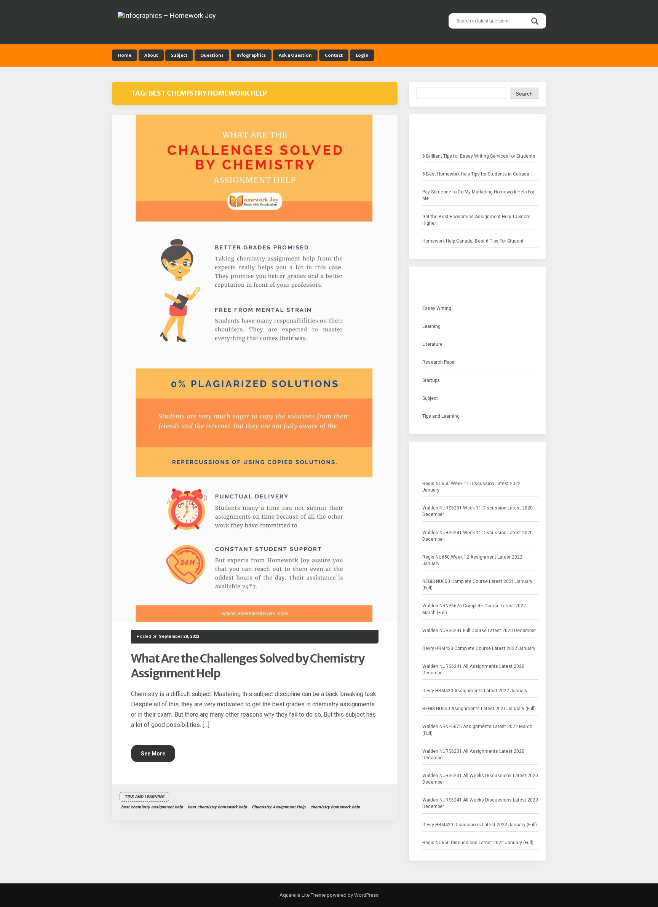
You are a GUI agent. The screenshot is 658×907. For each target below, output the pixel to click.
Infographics (251, 55)
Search (524, 94)
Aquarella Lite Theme (302, 895)
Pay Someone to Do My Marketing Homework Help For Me (478, 195)
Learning (431, 326)
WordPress (366, 895)
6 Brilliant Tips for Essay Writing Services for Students (478, 156)
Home (124, 55)
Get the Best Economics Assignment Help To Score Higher (476, 220)
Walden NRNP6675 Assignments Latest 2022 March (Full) (477, 730)
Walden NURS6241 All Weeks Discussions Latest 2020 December (480, 803)
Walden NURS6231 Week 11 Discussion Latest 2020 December (477, 511)
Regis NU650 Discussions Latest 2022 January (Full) (477, 842)
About (151, 55)
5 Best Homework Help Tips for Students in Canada (475, 174)
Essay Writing (436, 308)
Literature (432, 344)
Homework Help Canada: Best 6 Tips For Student (473, 241)
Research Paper (439, 362)
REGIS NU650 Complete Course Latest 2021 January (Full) (477, 585)
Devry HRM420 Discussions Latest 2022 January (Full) (479, 824)
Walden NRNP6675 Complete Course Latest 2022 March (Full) (474, 609)
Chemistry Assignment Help (278, 807)
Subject (179, 55)
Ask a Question (295, 55)
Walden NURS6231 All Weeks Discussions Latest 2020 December (480, 779)
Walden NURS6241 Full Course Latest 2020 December (479, 630)
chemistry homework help (335, 807)
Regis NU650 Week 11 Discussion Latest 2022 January (471, 487)
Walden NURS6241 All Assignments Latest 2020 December (473, 669)
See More (153, 754)
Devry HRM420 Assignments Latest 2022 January (474, 690)
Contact (334, 55)
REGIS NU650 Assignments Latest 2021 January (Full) (479, 708)
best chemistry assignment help (152, 807)
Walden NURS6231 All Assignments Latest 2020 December (473, 754)
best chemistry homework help (217, 807)
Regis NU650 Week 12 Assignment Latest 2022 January (472, 560)
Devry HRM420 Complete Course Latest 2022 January (478, 648)
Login (362, 55)
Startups (431, 380)
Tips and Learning (144, 796)
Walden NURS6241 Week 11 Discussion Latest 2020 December (477, 536)
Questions (212, 55)
